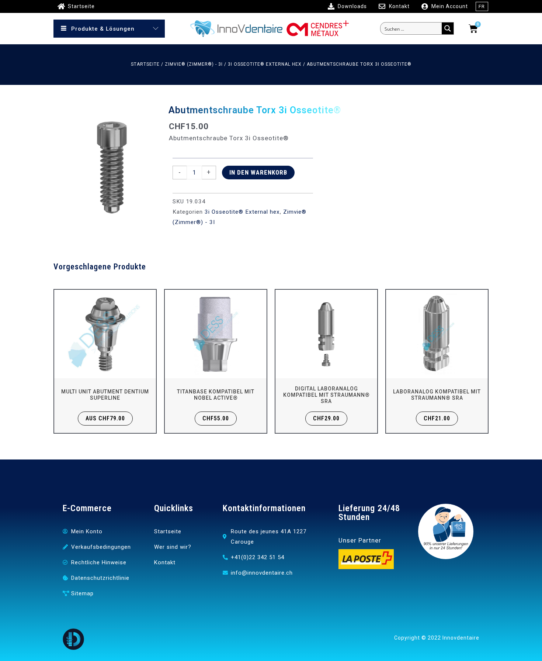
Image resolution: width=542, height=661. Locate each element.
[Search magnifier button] (448, 28)
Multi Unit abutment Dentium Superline (105, 395)
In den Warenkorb (258, 172)
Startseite (145, 64)
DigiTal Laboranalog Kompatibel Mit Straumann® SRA (326, 395)
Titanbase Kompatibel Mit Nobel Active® (215, 395)
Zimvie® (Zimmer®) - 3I (194, 64)
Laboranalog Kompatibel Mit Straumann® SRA (437, 395)
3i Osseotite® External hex (265, 64)
